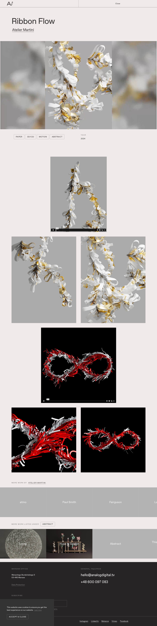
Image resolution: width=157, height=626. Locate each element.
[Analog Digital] (36, 3)
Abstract (57, 137)
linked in (95, 621)
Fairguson (115, 502)
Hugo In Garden (69, 543)
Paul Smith (69, 502)
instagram (84, 621)
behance (105, 621)
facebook (124, 621)
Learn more (38, 610)
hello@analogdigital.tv (98, 575)
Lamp (23, 543)
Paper (19, 137)
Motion (43, 137)
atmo (23, 502)
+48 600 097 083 (94, 582)
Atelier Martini (23, 30)
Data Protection (18, 585)
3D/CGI (30, 137)
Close (117, 3)
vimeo (114, 621)
